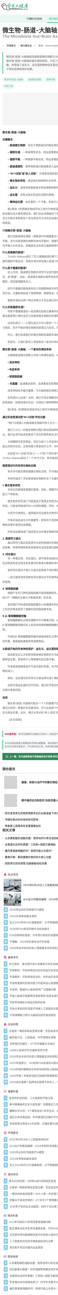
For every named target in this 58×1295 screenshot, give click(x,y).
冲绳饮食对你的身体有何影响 (21, 819)
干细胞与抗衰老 (34, 18)
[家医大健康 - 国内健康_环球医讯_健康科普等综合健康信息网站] (14, 7)
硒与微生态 (26, 45)
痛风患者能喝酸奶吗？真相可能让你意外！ (29, 850)
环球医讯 (11, 45)
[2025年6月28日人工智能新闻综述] (13, 885)
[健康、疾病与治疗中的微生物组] (11, 783)
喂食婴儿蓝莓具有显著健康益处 (23, 825)
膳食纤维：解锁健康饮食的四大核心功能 (28, 857)
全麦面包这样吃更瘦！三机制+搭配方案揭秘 (30, 844)
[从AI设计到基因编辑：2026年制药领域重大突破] (13, 899)
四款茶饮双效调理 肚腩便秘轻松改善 (26, 863)
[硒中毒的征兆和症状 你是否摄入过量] (11, 801)
